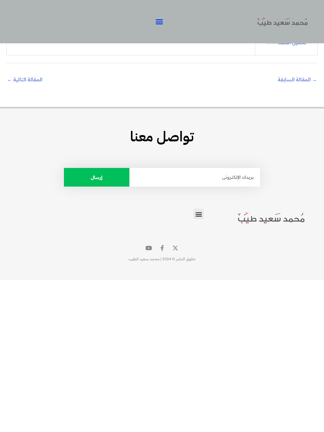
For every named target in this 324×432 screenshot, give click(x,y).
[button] (159, 22)
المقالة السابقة (297, 79)
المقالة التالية (24, 79)
